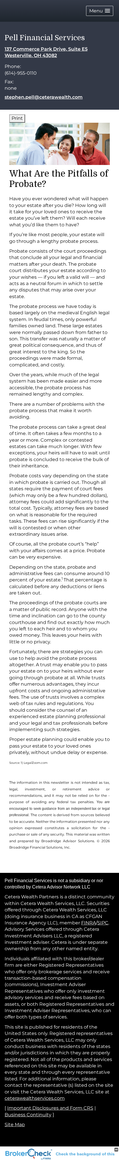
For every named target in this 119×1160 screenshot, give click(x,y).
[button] (99, 11)
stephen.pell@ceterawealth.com (44, 97)
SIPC (102, 923)
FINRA (88, 923)
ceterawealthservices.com (35, 1098)
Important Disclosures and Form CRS (50, 1108)
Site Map (15, 1124)
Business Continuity (28, 1114)
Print (17, 118)
